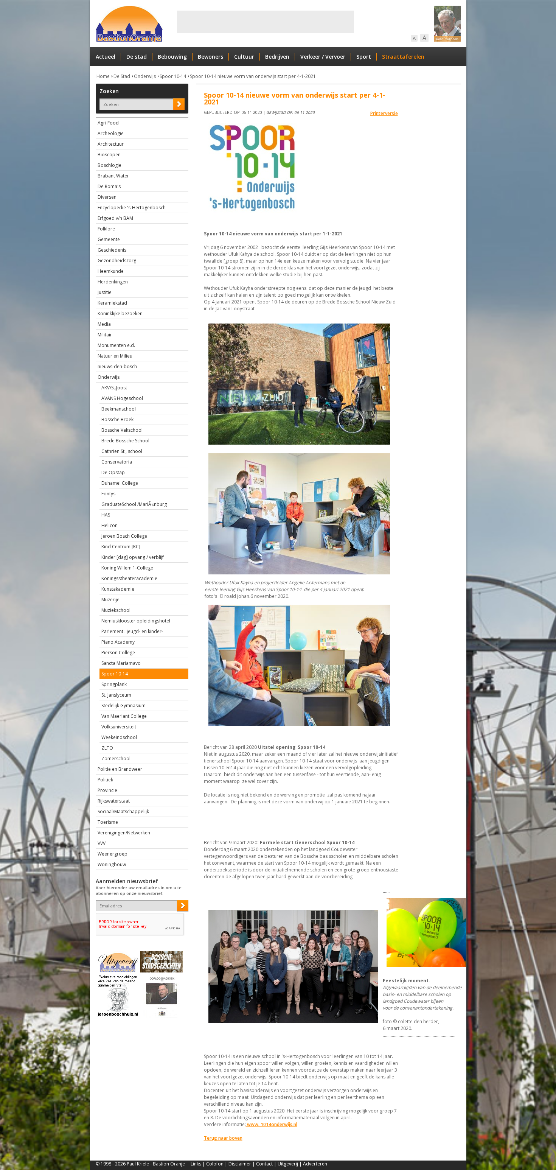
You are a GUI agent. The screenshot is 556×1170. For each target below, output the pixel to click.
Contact (264, 1164)
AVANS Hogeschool (122, 398)
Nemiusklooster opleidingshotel (135, 621)
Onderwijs (145, 76)
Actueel (105, 56)
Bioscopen (109, 154)
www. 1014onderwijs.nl (271, 1124)
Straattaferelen (403, 56)
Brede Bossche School (125, 440)
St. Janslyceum (116, 695)
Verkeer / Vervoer (322, 56)
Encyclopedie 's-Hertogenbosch (132, 207)
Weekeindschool (119, 737)
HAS (105, 515)
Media (104, 324)
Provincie (107, 790)
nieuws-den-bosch (117, 366)
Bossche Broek (117, 419)
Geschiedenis (112, 250)
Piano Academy (118, 642)
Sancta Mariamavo (121, 663)
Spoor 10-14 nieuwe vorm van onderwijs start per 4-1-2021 (253, 76)
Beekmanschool (118, 409)
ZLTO (107, 748)
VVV (102, 843)
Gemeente (109, 239)
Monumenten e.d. (116, 345)
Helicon (109, 525)
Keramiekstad (112, 303)
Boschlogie (109, 165)
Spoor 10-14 (173, 76)
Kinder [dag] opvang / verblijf (132, 557)
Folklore (106, 229)
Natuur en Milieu (115, 356)
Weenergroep (112, 854)
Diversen (107, 197)
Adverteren (315, 1164)
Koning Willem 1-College (127, 568)
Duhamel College (119, 483)
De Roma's (109, 186)
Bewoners (210, 56)
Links (196, 1164)
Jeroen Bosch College (124, 536)
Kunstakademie (117, 589)
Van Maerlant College (124, 716)
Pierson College (118, 652)
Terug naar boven (223, 1138)
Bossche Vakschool (122, 430)
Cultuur (244, 56)
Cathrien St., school (121, 451)
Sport (363, 56)
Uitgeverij (288, 1164)
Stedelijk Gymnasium (123, 705)
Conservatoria (116, 462)
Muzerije (110, 599)
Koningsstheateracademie (129, 578)
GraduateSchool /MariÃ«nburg (134, 504)
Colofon (215, 1164)
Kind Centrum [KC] (120, 546)
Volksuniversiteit (118, 726)
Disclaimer (239, 1164)
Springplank (114, 684)
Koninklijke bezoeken (120, 313)
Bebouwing (172, 56)
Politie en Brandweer (120, 769)
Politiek (105, 779)
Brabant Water (113, 176)
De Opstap (113, 472)
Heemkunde (111, 271)
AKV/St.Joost (114, 387)
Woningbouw (112, 864)
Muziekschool (115, 610)
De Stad (121, 76)
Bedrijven (277, 56)
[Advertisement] (265, 22)
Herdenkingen (113, 281)
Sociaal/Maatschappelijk (123, 811)
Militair (105, 334)
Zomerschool (115, 758)
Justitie (105, 292)
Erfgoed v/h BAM (115, 218)
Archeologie (111, 133)
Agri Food (108, 123)
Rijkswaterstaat (114, 801)
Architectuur (111, 144)
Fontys (108, 493)
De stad (136, 56)
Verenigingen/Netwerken (124, 832)
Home (103, 76)
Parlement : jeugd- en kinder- (132, 631)
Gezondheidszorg (117, 260)
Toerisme (108, 822)
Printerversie (384, 113)
